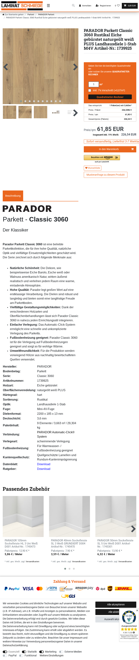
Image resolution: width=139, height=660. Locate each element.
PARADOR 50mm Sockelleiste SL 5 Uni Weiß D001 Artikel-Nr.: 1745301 (115, 543)
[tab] (13, 195)
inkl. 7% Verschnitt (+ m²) (109, 90)
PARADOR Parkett (46, 14)
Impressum (76, 637)
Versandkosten (32, 561)
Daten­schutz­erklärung (15, 645)
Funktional (31, 655)
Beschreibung (13, 195)
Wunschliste (93, 168)
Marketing (50, 651)
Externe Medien (73, 651)
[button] (102, 159)
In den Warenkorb (109, 149)
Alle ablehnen (115, 611)
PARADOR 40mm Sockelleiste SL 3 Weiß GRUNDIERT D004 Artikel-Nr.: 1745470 (69, 543)
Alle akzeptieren (116, 604)
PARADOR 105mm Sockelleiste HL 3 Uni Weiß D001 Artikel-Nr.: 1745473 (21, 543)
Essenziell (14, 651)
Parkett (30, 14)
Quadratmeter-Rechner (110, 97)
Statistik (32, 651)
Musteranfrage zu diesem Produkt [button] (106, 174)
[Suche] (73, 6)
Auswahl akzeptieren (116, 619)
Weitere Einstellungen (52, 655)
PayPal (12, 655)
